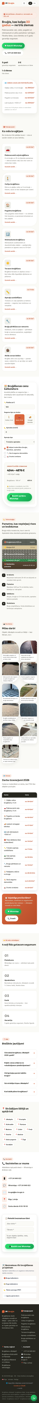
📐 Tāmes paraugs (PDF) (12, 1290)
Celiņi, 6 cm (9, 418)
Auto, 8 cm (19, 418)
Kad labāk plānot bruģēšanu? (16, 1092)
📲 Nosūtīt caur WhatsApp (19, 1246)
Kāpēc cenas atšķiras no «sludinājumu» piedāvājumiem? (17, 1064)
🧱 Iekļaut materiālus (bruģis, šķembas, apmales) (17, 448)
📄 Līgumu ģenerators (11, 1296)
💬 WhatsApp (13, 911)
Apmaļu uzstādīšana (28, 1335)
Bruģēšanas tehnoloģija (6, 1366)
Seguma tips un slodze (12, 412)
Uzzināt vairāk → (10, 167)
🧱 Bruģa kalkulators (11, 1278)
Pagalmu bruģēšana (28, 1324)
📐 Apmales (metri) (11, 428)
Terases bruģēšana (28, 1332)
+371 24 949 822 (14, 1178)
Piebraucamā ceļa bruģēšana (27, 1316)
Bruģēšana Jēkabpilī (9, 1351)
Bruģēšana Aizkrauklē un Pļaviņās (10, 1355)
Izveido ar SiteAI (19, 1386)
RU (35, 3)
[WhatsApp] (34, 1398)
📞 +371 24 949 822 (13, 53)
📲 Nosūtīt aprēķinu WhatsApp (18, 497)
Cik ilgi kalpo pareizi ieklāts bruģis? (15, 1074)
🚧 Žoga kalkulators (11, 1284)
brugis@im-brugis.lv (16, 1192)
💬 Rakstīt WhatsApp (13, 46)
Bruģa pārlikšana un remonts (28, 1340)
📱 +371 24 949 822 (28, 1351)
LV (30, 3)
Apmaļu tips (8, 437)
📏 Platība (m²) (9, 402)
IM (9, 3)
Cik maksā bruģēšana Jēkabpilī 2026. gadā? (16, 1054)
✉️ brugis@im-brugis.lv (26, 1358)
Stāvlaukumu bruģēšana (25, 1328)
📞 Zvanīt (12, 918)
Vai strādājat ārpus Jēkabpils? (16, 1083)
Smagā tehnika (30, 419)
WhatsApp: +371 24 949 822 (19, 1185)
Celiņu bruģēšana (27, 1320)
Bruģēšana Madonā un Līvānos (9, 1361)
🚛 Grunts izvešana (14, 456)
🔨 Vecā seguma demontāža (17, 453)
